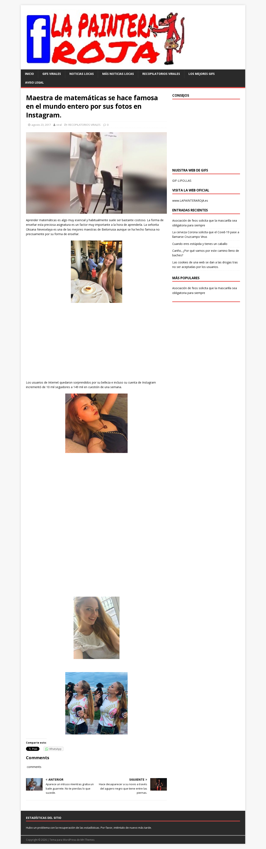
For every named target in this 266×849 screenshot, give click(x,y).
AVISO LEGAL (34, 82)
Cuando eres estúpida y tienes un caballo (199, 244)
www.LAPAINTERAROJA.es (190, 200)
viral (59, 125)
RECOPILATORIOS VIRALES (161, 74)
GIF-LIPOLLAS (181, 181)
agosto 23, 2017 (41, 125)
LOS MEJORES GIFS (201, 74)
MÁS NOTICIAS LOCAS (118, 74)
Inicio (29, 74)
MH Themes (87, 840)
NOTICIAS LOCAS (81, 74)
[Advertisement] (96, 345)
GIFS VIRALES (51, 74)
